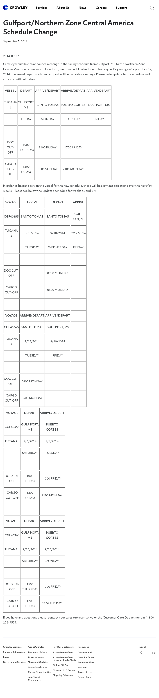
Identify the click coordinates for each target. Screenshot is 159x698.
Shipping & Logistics (14, 652)
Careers (101, 8)
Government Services (14, 662)
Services (41, 8)
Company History (37, 652)
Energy (7, 657)
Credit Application (63, 652)
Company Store (86, 662)
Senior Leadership (37, 667)
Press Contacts (86, 657)
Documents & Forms (64, 670)
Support (121, 8)
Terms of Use (85, 672)
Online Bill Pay (60, 665)
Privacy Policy (85, 677)
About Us (63, 8)
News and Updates (38, 662)
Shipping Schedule (63, 675)
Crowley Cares (36, 657)
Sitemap (82, 667)
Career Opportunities (39, 672)
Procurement (85, 652)
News (82, 8)
